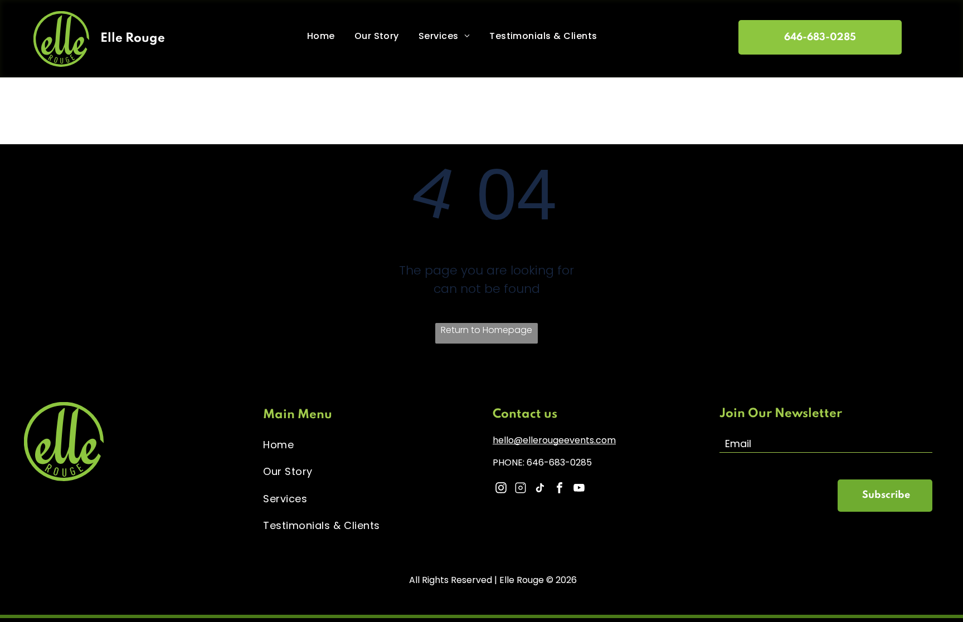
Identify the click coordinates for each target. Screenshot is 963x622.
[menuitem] (325, 36)
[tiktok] (540, 489)
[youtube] (579, 489)
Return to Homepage (486, 330)
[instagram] (501, 489)
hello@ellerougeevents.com (554, 440)
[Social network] (520, 489)
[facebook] (559, 489)
